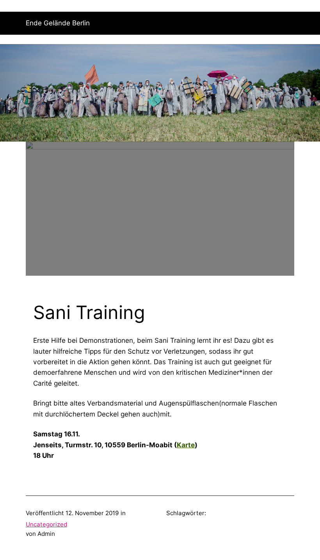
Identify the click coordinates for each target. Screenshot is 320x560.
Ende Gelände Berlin (58, 23)
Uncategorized (46, 524)
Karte (186, 445)
